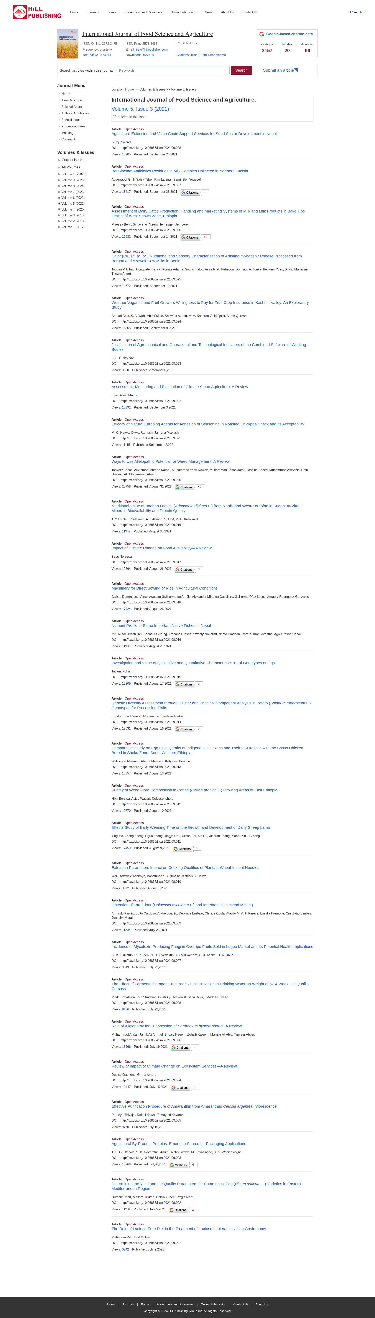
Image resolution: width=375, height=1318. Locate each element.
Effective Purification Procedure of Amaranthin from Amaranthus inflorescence (194, 1106)
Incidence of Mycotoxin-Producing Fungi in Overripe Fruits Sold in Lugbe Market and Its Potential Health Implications (212, 946)
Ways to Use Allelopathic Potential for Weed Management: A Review (171, 461)
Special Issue (71, 120)
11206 (126, 930)
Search (357, 12)
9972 (125, 888)
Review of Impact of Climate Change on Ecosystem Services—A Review (174, 1066)
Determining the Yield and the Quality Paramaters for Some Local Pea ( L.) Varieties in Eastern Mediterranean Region (206, 1186)
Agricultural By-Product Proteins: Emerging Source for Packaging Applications (179, 1144)
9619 (125, 967)
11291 (126, 1209)
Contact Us (250, 12)
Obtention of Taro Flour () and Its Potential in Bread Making (182, 905)
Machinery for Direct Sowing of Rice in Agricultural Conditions (165, 588)
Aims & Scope (71, 100)
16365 (126, 328)
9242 (125, 1249)
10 (205, 237)
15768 (126, 1164)
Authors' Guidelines (75, 113)
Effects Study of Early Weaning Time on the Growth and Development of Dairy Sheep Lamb (191, 827)
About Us (227, 12)
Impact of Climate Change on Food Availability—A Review (162, 548)
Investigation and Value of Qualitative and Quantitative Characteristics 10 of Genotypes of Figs (193, 663)
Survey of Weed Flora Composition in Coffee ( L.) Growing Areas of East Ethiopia (194, 790)
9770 (125, 1127)
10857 (126, 773)
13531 (126, 728)
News (208, 12)
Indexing (67, 133)
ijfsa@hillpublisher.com (151, 49)
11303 (126, 646)
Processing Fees (73, 126)
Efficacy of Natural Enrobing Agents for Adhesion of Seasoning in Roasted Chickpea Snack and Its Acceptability (208, 424)
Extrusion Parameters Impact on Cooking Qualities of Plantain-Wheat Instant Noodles (185, 867)
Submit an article (278, 70)
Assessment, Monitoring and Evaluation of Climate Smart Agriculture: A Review (180, 387)
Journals (93, 12)
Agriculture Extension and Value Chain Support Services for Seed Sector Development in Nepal (194, 134)
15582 (126, 236)
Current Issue (72, 160)
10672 (126, 286)
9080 (125, 370)
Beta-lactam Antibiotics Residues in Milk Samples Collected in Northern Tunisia (180, 171)
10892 (126, 407)
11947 (126, 531)
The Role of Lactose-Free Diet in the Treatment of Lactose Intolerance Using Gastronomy (189, 1229)
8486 (125, 1009)
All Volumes (71, 167)
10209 (126, 154)
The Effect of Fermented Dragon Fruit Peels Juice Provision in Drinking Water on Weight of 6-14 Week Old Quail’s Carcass (210, 986)
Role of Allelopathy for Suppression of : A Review (177, 1026)
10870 (126, 810)
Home (74, 12)
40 (199, 486)
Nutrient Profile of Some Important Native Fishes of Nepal (161, 625)
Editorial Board (71, 107)
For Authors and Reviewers (143, 12)
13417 (126, 191)
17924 (126, 609)
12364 (126, 568)
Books (111, 12)
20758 (126, 486)
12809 (126, 683)
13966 (126, 1046)
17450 (126, 848)
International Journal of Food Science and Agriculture (147, 33)
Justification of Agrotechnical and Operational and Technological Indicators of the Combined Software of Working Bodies (209, 347)
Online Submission (183, 12)
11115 (126, 444)
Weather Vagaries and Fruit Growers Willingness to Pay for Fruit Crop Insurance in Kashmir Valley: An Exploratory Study (210, 305)
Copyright (68, 139)
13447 (126, 1087)
